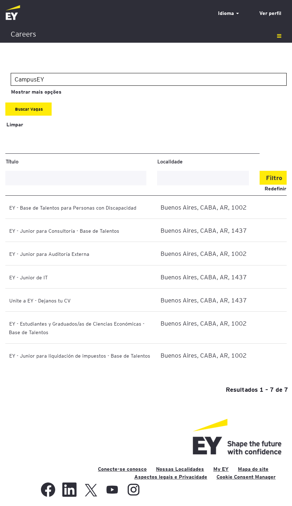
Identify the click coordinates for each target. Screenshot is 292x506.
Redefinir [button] (275, 188)
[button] (146, 34)
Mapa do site (253, 469)
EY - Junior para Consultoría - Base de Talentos (64, 230)
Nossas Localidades (180, 469)
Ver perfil (270, 13)
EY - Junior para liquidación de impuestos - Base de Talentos (79, 355)
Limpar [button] (14, 124)
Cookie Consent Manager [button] (246, 477)
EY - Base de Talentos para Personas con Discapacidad (72, 207)
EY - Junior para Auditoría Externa (49, 254)
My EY (221, 469)
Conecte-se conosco (122, 469)
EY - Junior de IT (28, 277)
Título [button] (12, 161)
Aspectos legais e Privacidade (170, 477)
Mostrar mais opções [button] (36, 92)
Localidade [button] (170, 161)
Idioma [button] (226, 13)
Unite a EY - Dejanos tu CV (40, 300)
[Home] (13, 13)
